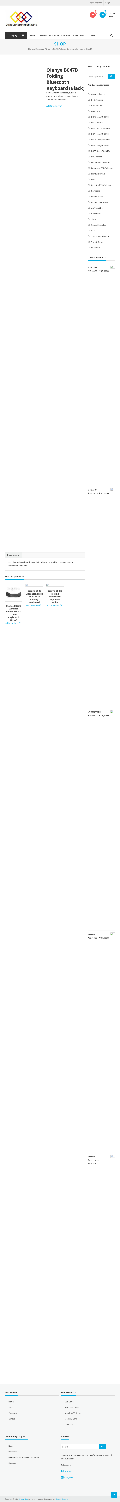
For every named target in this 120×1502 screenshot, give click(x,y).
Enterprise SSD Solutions (102, 168)
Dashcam (95, 111)
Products (54, 35)
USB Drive (95, 247)
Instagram (68, 1477)
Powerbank (96, 213)
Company (42, 35)
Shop (10, 1407)
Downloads (13, 1451)
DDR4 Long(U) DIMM (100, 134)
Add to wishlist (53, 106)
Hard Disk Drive (98, 173)
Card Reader (97, 105)
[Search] (111, 76)
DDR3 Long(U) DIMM (100, 117)
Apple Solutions (69, 35)
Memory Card (97, 196)
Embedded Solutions (100, 162)
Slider (93, 219)
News (82, 35)
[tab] (13, 555)
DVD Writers (96, 156)
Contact (92, 35)
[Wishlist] (93, 14)
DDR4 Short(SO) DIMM (100, 139)
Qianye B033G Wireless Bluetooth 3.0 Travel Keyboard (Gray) (13, 613)
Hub (93, 179)
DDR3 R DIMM (97, 122)
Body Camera (97, 100)
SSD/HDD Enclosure (100, 236)
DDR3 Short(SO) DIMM (100, 128)
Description (13, 555)
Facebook (68, 1471)
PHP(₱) (107, 2)
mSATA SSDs (97, 208)
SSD (93, 230)
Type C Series (97, 242)
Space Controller (98, 225)
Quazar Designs (62, 1499)
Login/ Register (95, 2)
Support (12, 1463)
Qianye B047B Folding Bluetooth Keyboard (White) (54, 596)
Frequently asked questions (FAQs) (23, 1457)
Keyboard (39, 49)
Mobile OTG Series (99, 202)
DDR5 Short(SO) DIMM (100, 151)
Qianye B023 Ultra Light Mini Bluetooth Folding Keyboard (34, 596)
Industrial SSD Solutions (102, 185)
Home (32, 35)
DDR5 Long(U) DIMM (100, 145)
